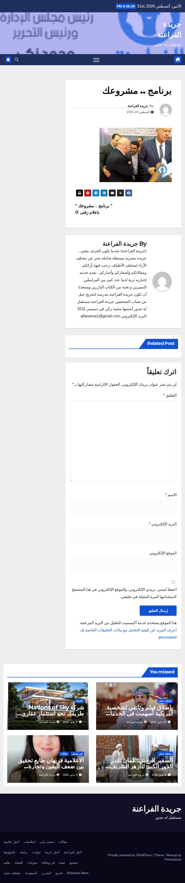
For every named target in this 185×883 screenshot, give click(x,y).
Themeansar (172, 859)
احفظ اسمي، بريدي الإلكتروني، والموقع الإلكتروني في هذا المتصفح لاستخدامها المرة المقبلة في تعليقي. (124, 593)
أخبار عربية (52, 852)
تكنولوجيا (9, 852)
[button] (17, 59)
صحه (62, 862)
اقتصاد (79, 700)
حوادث (36, 852)
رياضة (23, 852)
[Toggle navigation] (96, 60)
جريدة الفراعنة (138, 106)
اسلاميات (30, 842)
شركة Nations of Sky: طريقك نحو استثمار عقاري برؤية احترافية (52, 713)
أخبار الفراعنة (73, 852)
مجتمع (74, 862)
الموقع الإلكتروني (163, 553)
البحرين (46, 873)
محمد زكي (47, 842)
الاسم (171, 495)
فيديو (59, 873)
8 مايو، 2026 (70, 721)
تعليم (7, 862)
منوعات (32, 862)
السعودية (31, 873)
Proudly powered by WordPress (130, 855)
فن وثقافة (48, 862)
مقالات (64, 753)
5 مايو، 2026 (159, 774)
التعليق (170, 395)
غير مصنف (77, 753)
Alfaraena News (78, 873)
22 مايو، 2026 (158, 721)
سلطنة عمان (165, 700)
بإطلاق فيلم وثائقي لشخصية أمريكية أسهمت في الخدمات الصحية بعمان (139, 713)
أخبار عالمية (11, 842)
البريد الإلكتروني (163, 524)
